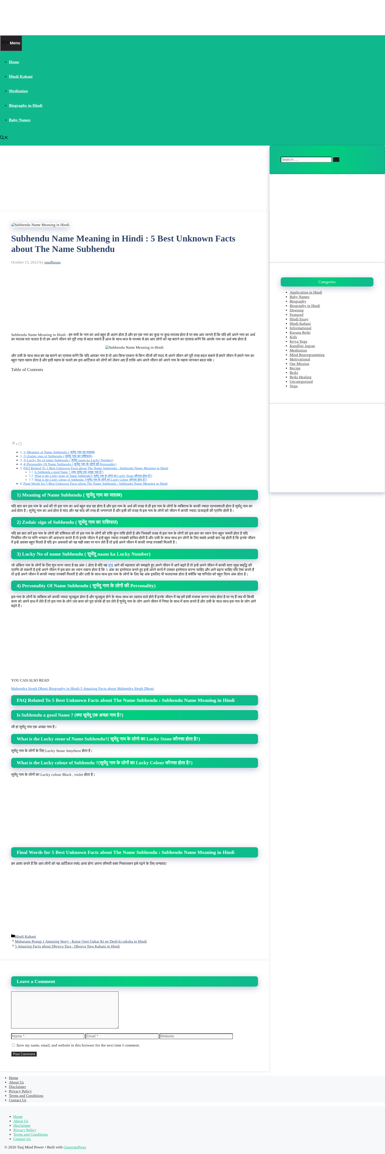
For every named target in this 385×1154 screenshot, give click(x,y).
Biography (298, 301)
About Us (16, 1082)
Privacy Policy (20, 1091)
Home (14, 62)
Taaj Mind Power (28, 17)
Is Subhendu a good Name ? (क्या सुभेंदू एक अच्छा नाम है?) (69, 472)
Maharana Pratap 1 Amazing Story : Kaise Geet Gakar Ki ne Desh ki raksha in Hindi (81, 941)
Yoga (294, 386)
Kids (293, 337)
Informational (300, 328)
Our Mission (299, 364)
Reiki (294, 373)
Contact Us (17, 1100)
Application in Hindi (306, 292)
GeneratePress (74, 1147)
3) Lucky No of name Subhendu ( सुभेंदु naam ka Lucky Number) (68, 460)
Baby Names (20, 120)
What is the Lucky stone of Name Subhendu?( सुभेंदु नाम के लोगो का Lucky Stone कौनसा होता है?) (93, 476)
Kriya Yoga (298, 341)
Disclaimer (17, 1087)
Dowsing (297, 310)
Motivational (300, 359)
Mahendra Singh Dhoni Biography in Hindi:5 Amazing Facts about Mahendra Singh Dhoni (82, 688)
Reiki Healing (300, 377)
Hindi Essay (299, 319)
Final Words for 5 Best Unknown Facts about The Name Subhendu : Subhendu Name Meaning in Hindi (95, 483)
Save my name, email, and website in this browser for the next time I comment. (78, 1045)
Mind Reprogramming (307, 355)
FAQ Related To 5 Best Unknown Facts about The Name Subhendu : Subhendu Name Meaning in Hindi (95, 468)
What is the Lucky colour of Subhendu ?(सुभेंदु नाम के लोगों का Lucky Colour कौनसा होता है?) (91, 479)
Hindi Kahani (21, 76)
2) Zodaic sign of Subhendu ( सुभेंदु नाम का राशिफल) (57, 456)
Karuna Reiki (300, 332)
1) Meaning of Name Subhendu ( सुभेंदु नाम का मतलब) (59, 452)
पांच (110, 565)
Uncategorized (301, 381)
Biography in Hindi (25, 105)
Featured (296, 315)
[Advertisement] (133, 178)
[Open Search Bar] (4, 138)
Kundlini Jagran (302, 346)
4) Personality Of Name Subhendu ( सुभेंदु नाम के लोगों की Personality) (69, 464)
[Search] (336, 159)
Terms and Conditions (26, 1096)
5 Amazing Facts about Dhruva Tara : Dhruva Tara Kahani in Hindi (67, 946)
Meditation (18, 91)
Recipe (295, 368)
